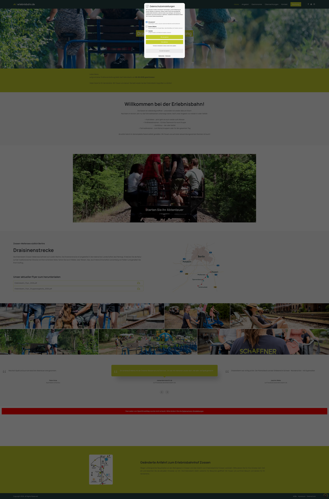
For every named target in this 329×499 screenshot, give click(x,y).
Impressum (167, 55)
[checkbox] (146, 22)
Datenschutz (161, 55)
